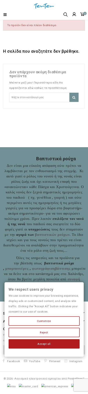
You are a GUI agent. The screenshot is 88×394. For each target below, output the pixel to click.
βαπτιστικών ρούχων (52, 235)
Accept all (44, 343)
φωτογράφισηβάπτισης (51, 268)
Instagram (75, 361)
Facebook (13, 361)
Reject (44, 332)
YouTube (34, 361)
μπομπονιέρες (16, 268)
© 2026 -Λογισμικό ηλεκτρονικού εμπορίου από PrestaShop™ (44, 378)
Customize (44, 321)
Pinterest (54, 361)
